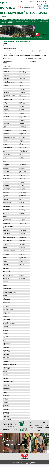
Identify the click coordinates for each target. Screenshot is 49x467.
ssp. (9, 364)
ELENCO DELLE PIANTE (4, 37)
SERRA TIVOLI (37, 19)
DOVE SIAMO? (12, 460)
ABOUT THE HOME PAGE (32, 460)
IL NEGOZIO (27, 21)
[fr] (38, 1)
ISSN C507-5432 (42, 460)
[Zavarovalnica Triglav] (24, 452)
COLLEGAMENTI (12, 21)
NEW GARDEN (11, 22)
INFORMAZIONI (4, 19)
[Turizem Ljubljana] (24, 459)
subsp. (9, 82)
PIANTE (6, 21)
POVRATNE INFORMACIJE (30, 462)
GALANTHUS (6, 39)
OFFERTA (3, 21)
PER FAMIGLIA (17, 37)
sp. (4, 102)
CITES (27, 37)
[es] (43, 1)
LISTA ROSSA (22, 37)
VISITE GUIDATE (14, 19)
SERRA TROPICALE (30, 19)
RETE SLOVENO (4, 22)
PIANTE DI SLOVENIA (12, 39)
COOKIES (45, 466)
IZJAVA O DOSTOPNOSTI (18, 462)
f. (9, 323)
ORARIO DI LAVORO (21, 460)
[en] (39, 1)
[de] (41, 1)
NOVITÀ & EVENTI (21, 19)
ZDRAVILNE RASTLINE (32, 37)
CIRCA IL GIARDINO (45, 19)
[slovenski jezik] (45, 1)
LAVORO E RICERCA (35, 21)
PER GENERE (11, 37)
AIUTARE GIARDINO (20, 21)
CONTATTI (5, 460)
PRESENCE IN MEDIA (43, 21)
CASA (9, 19)
